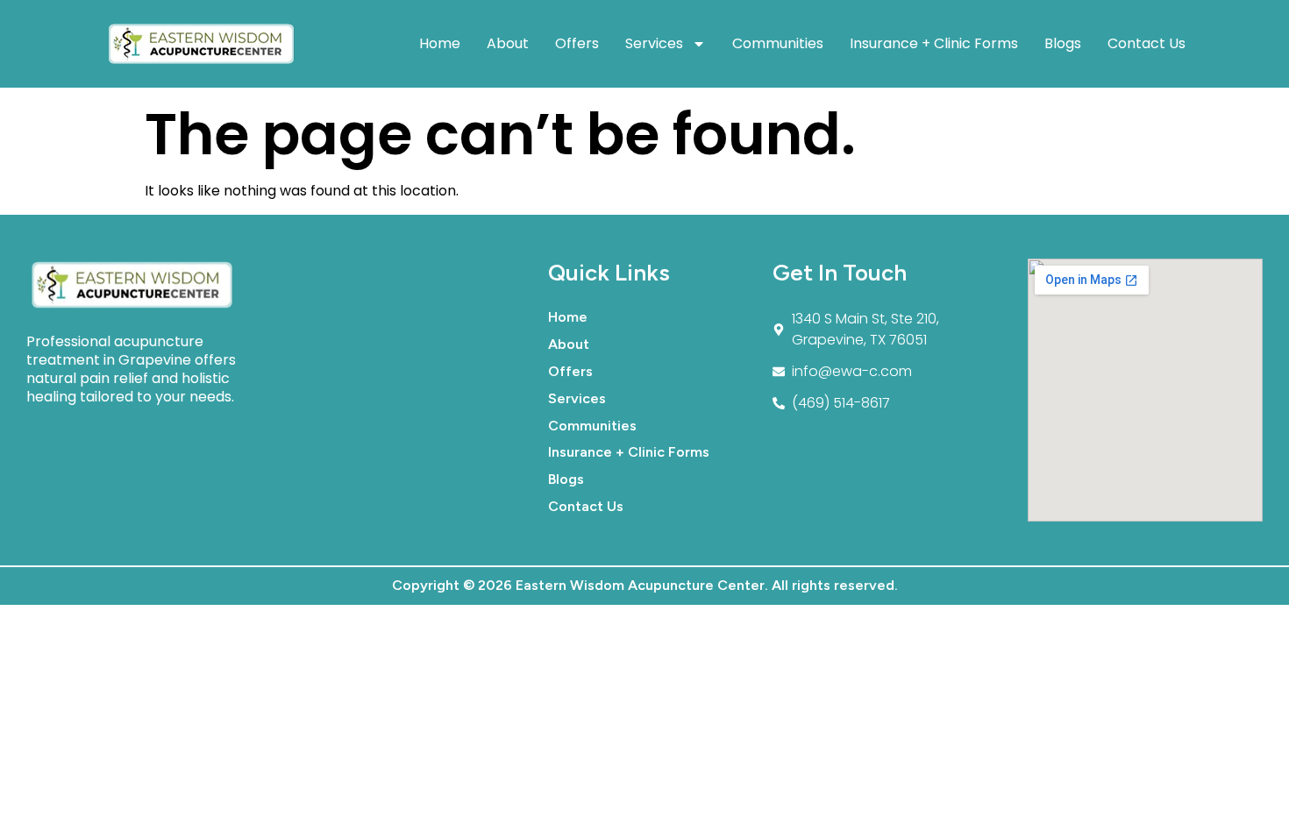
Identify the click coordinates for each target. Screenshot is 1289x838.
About (508, 43)
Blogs (1062, 43)
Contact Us (1146, 43)
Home (439, 43)
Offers (577, 43)
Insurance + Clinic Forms (934, 43)
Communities (777, 43)
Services (654, 43)
